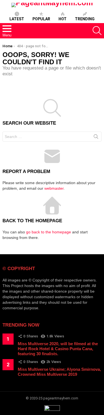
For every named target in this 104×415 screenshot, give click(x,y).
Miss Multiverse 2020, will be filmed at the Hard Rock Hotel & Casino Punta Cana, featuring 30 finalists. (58, 348)
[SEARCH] (97, 31)
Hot (63, 19)
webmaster (54, 188)
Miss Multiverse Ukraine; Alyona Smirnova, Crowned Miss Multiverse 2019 (59, 372)
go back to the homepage (48, 232)
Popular (41, 19)
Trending (85, 19)
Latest (16, 19)
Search (96, 138)
